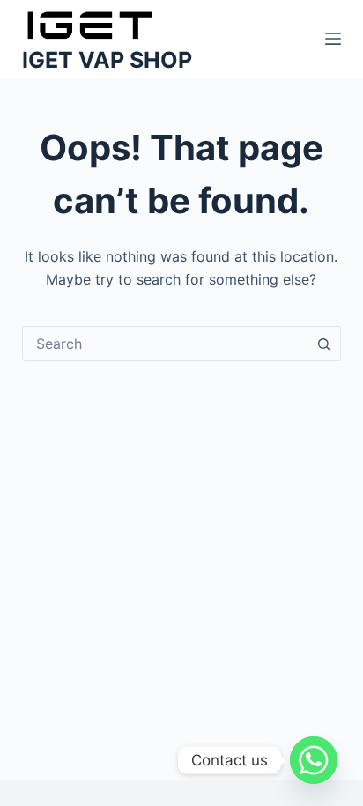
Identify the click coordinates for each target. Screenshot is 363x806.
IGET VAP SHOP (107, 60)
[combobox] (165, 343)
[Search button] (323, 343)
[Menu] (333, 39)
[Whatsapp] (313, 760)
